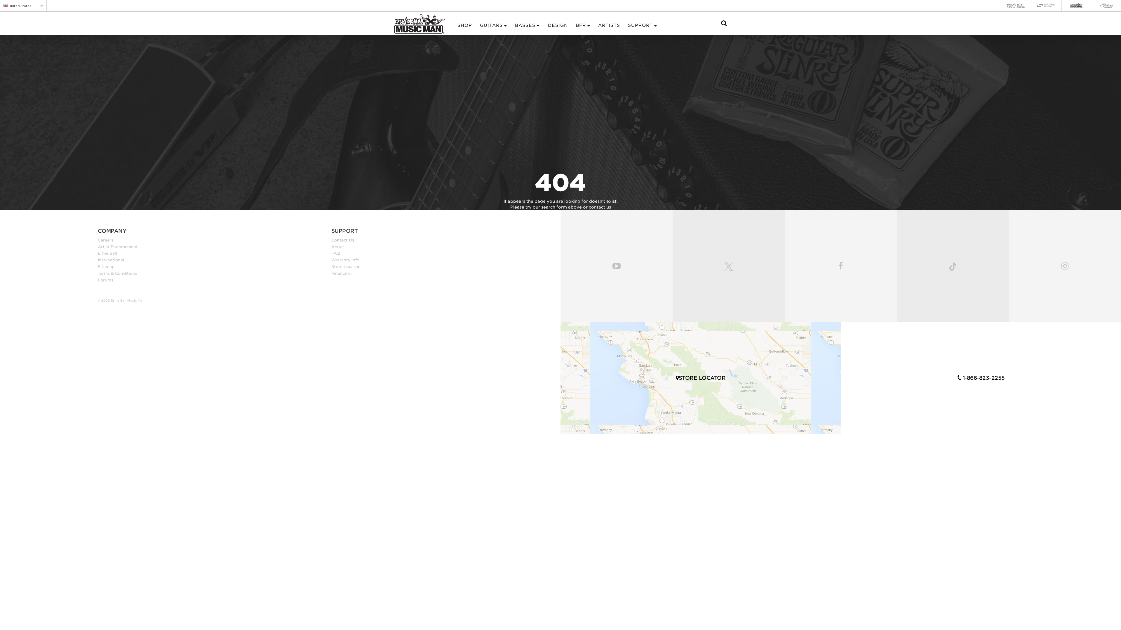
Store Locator (345, 266)
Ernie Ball (107, 253)
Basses (525, 25)
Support (640, 25)
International (111, 260)
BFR (581, 25)
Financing (341, 273)
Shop (464, 25)
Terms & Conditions (117, 273)
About (337, 246)
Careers (105, 240)
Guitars (491, 25)
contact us (600, 207)
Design (558, 25)
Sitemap (106, 266)
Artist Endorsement (118, 246)
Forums (105, 280)
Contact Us (342, 240)
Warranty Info (345, 260)
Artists (609, 25)
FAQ (335, 253)
